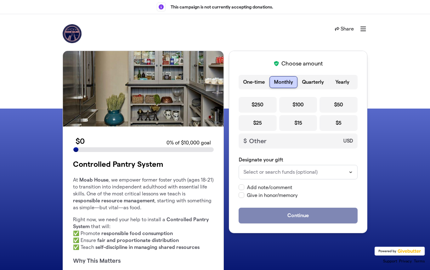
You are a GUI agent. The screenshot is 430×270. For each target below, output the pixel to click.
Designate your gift (261, 159)
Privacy (405, 261)
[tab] (254, 82)
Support (390, 261)
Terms (419, 261)
